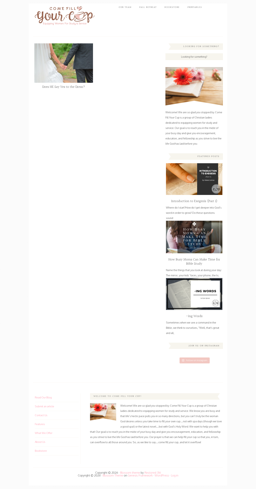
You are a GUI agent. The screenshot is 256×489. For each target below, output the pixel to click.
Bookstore (41, 450)
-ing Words (194, 316)
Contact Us (41, 415)
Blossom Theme (113, 475)
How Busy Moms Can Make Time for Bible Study (194, 262)
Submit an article (44, 406)
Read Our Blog (43, 397)
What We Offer (43, 433)
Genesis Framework (140, 475)
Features (40, 424)
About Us (40, 442)
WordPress (162, 475)
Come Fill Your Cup (64, 16)
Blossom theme (130, 472)
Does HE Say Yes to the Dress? (63, 87)
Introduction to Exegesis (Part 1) (194, 201)
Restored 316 (152, 472)
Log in (174, 475)
